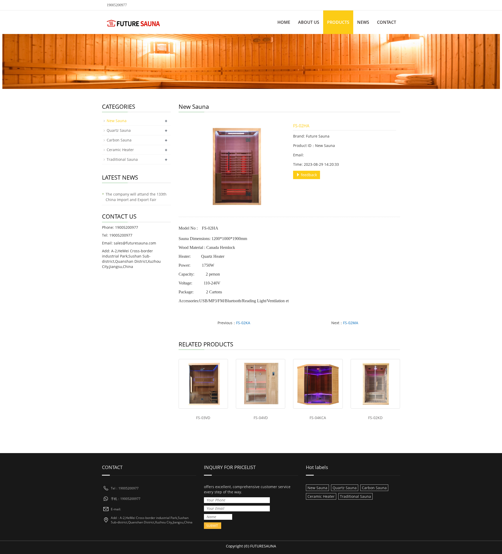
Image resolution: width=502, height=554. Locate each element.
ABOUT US (308, 22)
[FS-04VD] (260, 383)
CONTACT (386, 22)
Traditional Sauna (122, 159)
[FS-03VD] (203, 383)
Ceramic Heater (120, 149)
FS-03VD (203, 417)
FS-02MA (350, 322)
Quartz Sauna (119, 130)
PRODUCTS (338, 22)
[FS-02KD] (375, 383)
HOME (283, 22)
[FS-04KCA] (318, 383)
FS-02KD (375, 417)
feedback (308, 174)
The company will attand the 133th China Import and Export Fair (136, 197)
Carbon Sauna (119, 140)
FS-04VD (261, 417)
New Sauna (117, 120)
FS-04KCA (318, 417)
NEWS (363, 22)
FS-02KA (243, 322)
